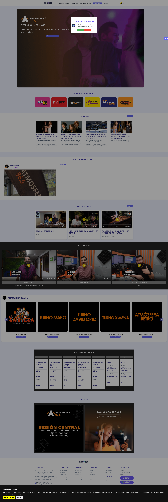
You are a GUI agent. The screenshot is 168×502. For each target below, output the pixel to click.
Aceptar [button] (6, 497)
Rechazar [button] (12, 497)
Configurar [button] (19, 497)
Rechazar (87, 30)
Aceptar (80, 30)
